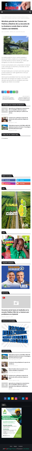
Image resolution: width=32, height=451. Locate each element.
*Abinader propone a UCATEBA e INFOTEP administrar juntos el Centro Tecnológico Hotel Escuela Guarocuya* (19, 127)
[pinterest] (26, 398)
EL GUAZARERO (6, 31)
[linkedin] (23, 398)
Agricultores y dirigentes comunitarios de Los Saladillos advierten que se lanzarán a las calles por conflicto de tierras (19, 111)
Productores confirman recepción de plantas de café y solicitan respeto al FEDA (18, 119)
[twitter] (23, 180)
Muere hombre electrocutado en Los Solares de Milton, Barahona (18, 369)
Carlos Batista (26, 448)
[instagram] (9, 183)
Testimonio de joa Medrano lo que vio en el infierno (19, 363)
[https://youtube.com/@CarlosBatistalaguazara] (19, 397)
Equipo (15, 446)
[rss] (12, 398)
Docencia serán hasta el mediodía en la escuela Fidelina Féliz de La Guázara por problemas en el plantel (15, 312)
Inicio (3, 17)
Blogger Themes (12, 448)
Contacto (20, 446)
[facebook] (9, 180)
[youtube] (23, 183)
